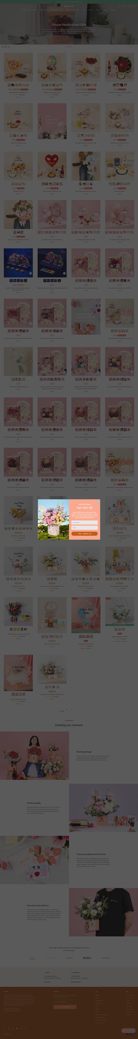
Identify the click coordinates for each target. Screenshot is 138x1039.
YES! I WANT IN (84, 534)
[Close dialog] (98, 502)
